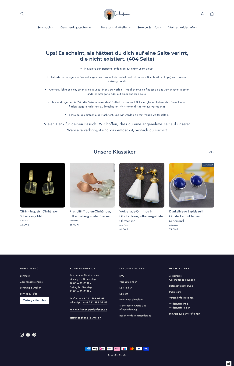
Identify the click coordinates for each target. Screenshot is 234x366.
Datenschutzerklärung (181, 286)
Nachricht (107, 115)
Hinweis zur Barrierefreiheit (184, 314)
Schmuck (44, 27)
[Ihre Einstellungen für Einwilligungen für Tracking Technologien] (228, 363)
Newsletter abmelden (131, 299)
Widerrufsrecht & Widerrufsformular (179, 305)
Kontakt (123, 293)
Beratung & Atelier (115, 27)
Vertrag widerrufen (182, 27)
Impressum (175, 292)
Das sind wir (126, 287)
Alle (211, 152)
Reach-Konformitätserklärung (135, 315)
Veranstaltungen (128, 282)
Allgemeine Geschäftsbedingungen (182, 278)
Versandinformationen (181, 297)
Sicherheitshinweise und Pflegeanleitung (132, 307)
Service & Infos (148, 27)
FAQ (121, 276)
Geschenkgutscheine (76, 27)
